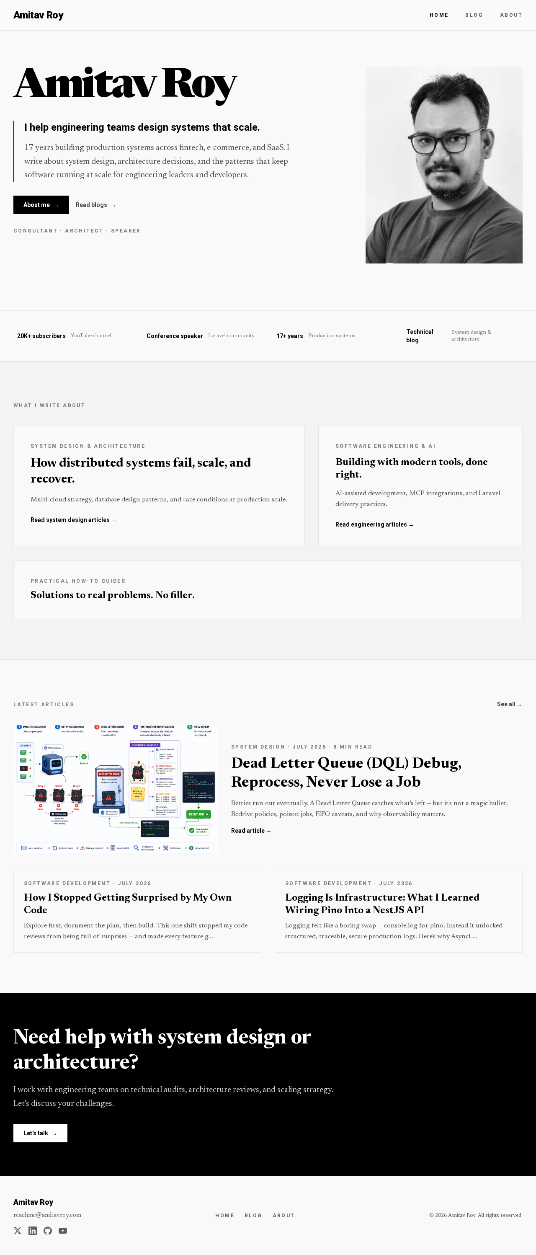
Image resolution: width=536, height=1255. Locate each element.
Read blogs (96, 204)
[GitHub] (48, 1231)
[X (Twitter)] (17, 1231)
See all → (510, 704)
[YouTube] (63, 1231)
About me (41, 204)
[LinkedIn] (32, 1231)
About (511, 15)
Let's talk (40, 1133)
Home (439, 15)
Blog (474, 15)
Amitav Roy (38, 15)
